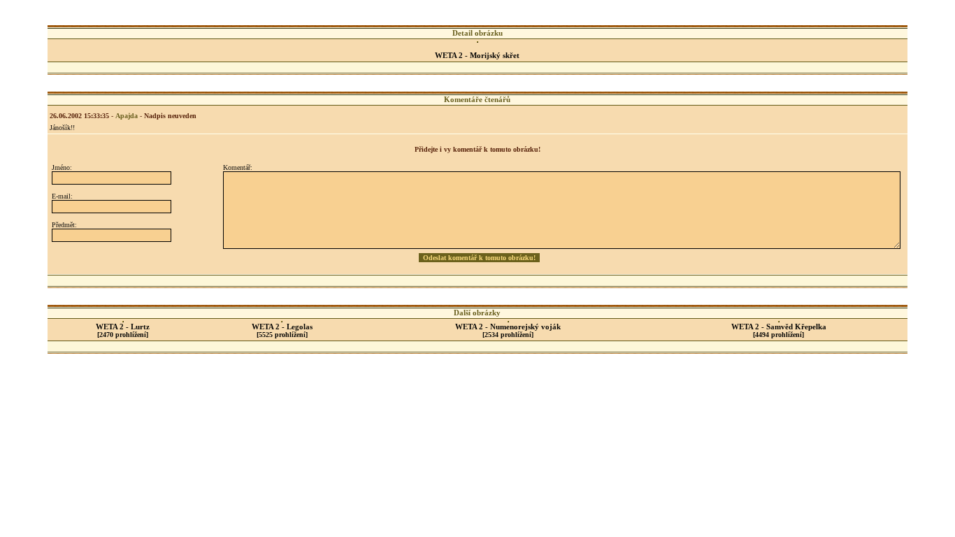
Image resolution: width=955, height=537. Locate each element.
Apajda (126, 116)
